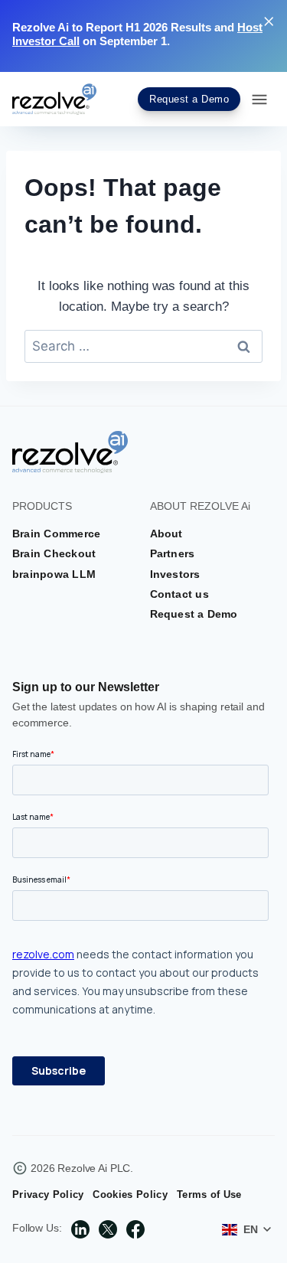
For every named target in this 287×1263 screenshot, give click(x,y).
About (166, 533)
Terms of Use (209, 1194)
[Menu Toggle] (259, 99)
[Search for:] (143, 346)
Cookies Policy (130, 1194)
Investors (175, 574)
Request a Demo (194, 614)
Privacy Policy (47, 1194)
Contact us (179, 594)
